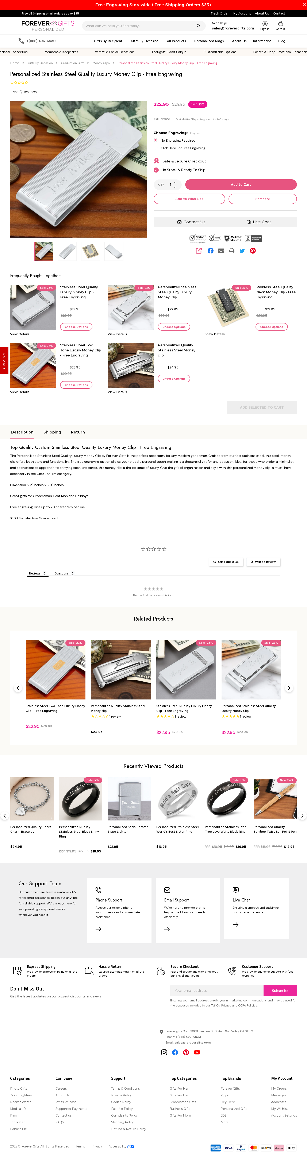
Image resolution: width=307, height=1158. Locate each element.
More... (225, 1122)
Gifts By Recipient (108, 41)
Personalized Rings (209, 41)
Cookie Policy (121, 1102)
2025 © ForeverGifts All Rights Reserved (39, 1146)
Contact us (63, 1115)
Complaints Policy (124, 1115)
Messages (278, 1095)
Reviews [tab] (35, 573)
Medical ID (18, 1109)
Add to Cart (241, 184)
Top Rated (17, 1122)
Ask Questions (25, 92)
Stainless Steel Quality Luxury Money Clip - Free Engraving (79, 292)
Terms (80, 1146)
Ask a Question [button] (228, 562)
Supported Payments (71, 1109)
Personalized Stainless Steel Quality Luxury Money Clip (177, 292)
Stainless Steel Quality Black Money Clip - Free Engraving (276, 292)
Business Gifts (180, 1109)
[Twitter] (242, 251)
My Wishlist (279, 1109)
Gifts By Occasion (144, 41)
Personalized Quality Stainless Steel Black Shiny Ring (79, 831)
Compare (262, 199)
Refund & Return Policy (128, 1129)
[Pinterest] (253, 251)
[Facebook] (211, 251)
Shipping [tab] (52, 432)
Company (63, 1078)
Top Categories (183, 1078)
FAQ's (59, 1122)
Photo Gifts (18, 1088)
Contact (279, 13)
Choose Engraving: (178, 133)
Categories (20, 1078)
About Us (262, 13)
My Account (242, 13)
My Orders (279, 1088)
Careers (61, 1088)
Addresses (278, 1102)
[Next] (289, 688)
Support (118, 1078)
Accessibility (118, 1146)
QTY (161, 184)
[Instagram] (164, 1052)
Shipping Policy (122, 1122)
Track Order (220, 13)
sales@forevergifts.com (192, 1042)
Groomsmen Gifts (183, 1102)
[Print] (232, 251)
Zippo (225, 1095)
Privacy (96, 1146)
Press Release (65, 1102)
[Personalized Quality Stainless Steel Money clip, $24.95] (121, 669)
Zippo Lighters (21, 1095)
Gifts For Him (179, 1095)
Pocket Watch (20, 1102)
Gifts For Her (179, 1088)
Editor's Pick (19, 1129)
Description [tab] (22, 432)
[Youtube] (197, 1052)
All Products (176, 41)
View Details (19, 334)
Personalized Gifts (234, 1109)
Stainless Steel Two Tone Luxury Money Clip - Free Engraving (80, 350)
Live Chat (262, 221)
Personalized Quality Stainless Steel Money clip (176, 350)
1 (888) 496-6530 (188, 1037)
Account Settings (284, 1115)
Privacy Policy (121, 1095)
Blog (281, 41)
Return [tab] (78, 432)
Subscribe (280, 991)
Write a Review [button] (265, 562)
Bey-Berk (228, 1102)
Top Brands (231, 1078)
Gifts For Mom (180, 1115)
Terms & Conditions (125, 1088)
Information (262, 41)
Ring (13, 1115)
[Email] (221, 251)
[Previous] (18, 688)
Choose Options (76, 326)
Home (15, 63)
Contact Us (194, 221)
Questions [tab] (62, 573)
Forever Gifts (230, 1088)
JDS (224, 1115)
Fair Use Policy (122, 1109)
